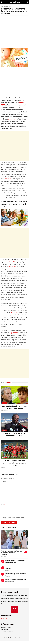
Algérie (10, 6)
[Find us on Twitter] (3, 619)
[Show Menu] (1, 2)
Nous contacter (4, 629)
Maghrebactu (14, 2)
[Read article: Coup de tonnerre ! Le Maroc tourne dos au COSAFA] (14, 422)
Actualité (6, 6)
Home (2, 6)
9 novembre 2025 (5, 410)
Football (4, 430)
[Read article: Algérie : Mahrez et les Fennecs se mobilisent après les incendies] (14, 539)
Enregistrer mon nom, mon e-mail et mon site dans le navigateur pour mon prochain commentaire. (13, 518)
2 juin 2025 (4, 437)
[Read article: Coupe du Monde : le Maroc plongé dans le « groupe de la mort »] (14, 449)
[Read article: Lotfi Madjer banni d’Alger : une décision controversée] (14, 395)
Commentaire (4, 481)
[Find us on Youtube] (6, 619)
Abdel (3, 17)
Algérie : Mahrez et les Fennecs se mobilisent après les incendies (11, 552)
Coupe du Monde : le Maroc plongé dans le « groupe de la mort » (14, 463)
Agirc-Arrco (14, 333)
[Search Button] (27, 2)
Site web (3, 511)
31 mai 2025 (4, 467)
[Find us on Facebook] (1, 619)
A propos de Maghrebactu (6, 627)
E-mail (3, 504)
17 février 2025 (10, 17)
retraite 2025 (12, 119)
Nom (2, 498)
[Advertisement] (14, 33)
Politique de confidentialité (7, 631)
